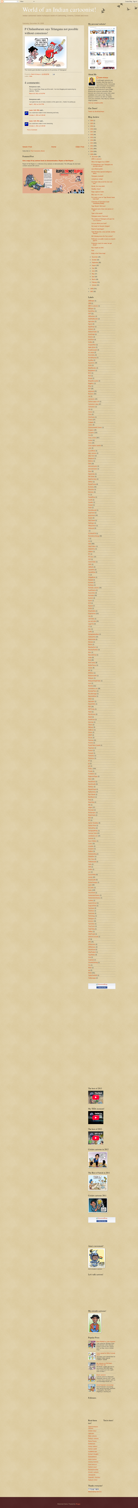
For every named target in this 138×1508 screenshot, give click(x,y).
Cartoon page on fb (93, 401)
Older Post (80, 147)
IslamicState (92, 562)
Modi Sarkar (91, 662)
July (93, 268)
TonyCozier (91, 926)
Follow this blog (102, 987)
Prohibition (91, 774)
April (93, 276)
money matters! (92, 1446)
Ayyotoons (91, 363)
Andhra (90, 342)
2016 (92, 134)
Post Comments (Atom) (38, 151)
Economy (91, 487)
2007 (92, 291)
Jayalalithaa (91, 572)
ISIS (89, 559)
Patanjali (90, 753)
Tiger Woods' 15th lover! (98, 206)
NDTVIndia (91, 709)
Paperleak (91, 748)
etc (89, 494)
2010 (92, 151)
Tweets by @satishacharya (96, 111)
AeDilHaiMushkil (93, 319)
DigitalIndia (91, 474)
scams (90, 843)
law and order (92, 621)
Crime (90, 443)
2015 (92, 137)
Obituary (90, 727)
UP (89, 939)
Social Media (92, 874)
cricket (90, 440)
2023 (92, 123)
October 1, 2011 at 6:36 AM (37, 115)
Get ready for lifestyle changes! (100, 226)
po (89, 763)
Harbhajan (91, 523)
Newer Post (27, 147)
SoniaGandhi (92, 880)
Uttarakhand (91, 949)
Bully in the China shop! (98, 253)
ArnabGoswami (92, 350)
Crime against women (94, 445)
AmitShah (91, 339)
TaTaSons (91, 911)
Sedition (90, 851)
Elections (91, 492)
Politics (90, 768)
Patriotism (91, 758)
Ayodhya (90, 360)
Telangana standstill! (97, 176)
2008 (92, 288)
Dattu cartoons (92, 1436)
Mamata (90, 642)
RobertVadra (91, 815)
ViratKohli (91, 960)
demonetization (92, 469)
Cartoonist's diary (93, 404)
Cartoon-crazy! (92, 1467)
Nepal (90, 712)
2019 (92, 126)
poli (89, 766)
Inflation (90, 551)
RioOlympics (92, 812)
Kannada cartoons (93, 587)
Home (53, 147)
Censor (90, 412)
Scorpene (91, 849)
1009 (89, 303)
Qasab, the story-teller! (98, 186)
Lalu (89, 616)
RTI (89, 820)
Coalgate (90, 422)
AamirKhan (91, 311)
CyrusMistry (91, 450)
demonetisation (92, 466)
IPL (89, 554)
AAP (89, 313)
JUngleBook (91, 577)
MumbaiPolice (92, 691)
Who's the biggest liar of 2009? (100, 162)
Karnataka (91, 595)
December (95, 156)
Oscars (90, 737)
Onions (90, 732)
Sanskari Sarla (92, 833)
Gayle (90, 507)
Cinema (90, 419)
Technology (91, 916)
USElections (91, 947)
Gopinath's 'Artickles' (94, 1477)
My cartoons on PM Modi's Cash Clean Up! (104, 1364)
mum (89, 683)
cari (89, 396)
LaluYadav (91, 618)
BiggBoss (91, 383)
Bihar (89, 386)
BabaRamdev (92, 368)
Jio (89, 575)
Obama (90, 724)
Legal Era (91, 624)
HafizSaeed (91, 520)
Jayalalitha (91, 569)
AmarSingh (91, 334)
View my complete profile (95, 103)
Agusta (90, 324)
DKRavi (90, 481)
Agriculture (91, 321)
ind (89, 541)
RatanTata (91, 802)
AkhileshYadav (92, 331)
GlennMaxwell (92, 510)
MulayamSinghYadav (94, 681)
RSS (89, 818)
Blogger (78, 1504)
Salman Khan (92, 825)
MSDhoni (91, 673)
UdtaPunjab (91, 934)
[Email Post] (53, 74)
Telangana (91, 918)
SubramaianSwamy (94, 895)
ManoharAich (92, 647)
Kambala (90, 582)
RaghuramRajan (92, 776)
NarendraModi (92, 696)
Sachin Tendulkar (93, 823)
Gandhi (90, 500)
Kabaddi (90, 580)
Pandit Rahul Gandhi (94, 745)
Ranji (89, 799)
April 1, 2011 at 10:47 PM (36, 104)
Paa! (92, 250)
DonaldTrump (92, 484)
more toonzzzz (92, 1464)
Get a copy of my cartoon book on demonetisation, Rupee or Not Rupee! (48, 160)
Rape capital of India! (97, 192)
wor (89, 970)
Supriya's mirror (92, 1480)
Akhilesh (90, 329)
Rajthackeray (92, 792)
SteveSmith (91, 892)
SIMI (89, 867)
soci (89, 872)
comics (90, 425)
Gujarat (90, 518)
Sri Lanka (91, 887)
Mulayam (91, 678)
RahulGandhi (92, 784)
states (90, 890)
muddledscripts (92, 1451)
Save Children (92, 841)
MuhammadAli (92, 675)
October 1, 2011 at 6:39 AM (37, 126)
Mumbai (90, 686)
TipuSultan (91, 924)
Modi (89, 660)
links (89, 629)
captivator (91, 1433)
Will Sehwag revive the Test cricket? (102, 236)
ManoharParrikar (93, 649)
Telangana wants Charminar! (99, 216)
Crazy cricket (92, 437)
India (30, 76)
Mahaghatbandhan (93, 634)
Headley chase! (96, 189)
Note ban (90, 722)
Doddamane (91, 1443)
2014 (92, 140)
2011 (92, 148)
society (90, 877)
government (91, 515)
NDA (89, 706)
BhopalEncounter (93, 381)
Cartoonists (91, 406)
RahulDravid (91, 781)
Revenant (91, 810)
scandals (90, 846)
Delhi (89, 463)
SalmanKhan (92, 828)
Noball (90, 717)
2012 (92, 146)
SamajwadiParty (93, 830)
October (94, 260)
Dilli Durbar (91, 476)
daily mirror (91, 456)
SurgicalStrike (92, 905)
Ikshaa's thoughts (93, 1454)
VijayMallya (91, 955)
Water (90, 967)
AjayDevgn (91, 326)
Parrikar (90, 750)
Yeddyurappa (92, 978)
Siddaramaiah (92, 861)
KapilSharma (92, 590)
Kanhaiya (91, 585)
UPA (89, 942)
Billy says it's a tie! (97, 194)
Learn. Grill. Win (34, 110)
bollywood (91, 391)
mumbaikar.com (92, 688)
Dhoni (90, 471)
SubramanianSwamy (94, 898)
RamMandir (91, 797)
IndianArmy (91, 549)
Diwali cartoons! (101, 1375)
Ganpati (90, 505)
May (93, 274)
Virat (89, 957)
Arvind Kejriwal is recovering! (104, 1385)
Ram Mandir (91, 794)
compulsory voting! (97, 179)
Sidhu (90, 864)
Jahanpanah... (92, 1475)
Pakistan (90, 740)
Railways (90, 786)
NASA (90, 699)
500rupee (91, 308)
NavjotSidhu (91, 704)
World (90, 973)
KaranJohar (91, 593)
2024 (92, 120)
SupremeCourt (92, 903)
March (94, 279)
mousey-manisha (93, 1462)
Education (91, 489)
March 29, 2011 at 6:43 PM (37, 93)
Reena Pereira (92, 1441)
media (90, 657)
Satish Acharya (103, 77)
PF (89, 761)
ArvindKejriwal (92, 357)
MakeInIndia (91, 639)
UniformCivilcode (93, 936)
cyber (89, 448)
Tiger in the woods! (97, 213)
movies (90, 668)
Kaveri (90, 600)
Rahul (90, 779)
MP (89, 670)
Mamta (90, 644)
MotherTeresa (92, 665)
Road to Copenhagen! (97, 229)
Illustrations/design (93, 536)
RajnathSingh (92, 789)
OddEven (91, 730)
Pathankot (91, 755)
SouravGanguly (92, 882)
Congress (91, 430)
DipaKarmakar (92, 479)
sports (90, 885)
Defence (90, 461)
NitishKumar (91, 714)
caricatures (91, 399)
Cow (89, 435)
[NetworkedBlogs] (101, 984)
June (93, 271)
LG (89, 626)
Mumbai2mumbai (93, 1469)
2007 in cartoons (93, 306)
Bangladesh (91, 370)
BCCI (89, 373)
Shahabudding (92, 854)
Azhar (90, 365)
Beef (89, 375)
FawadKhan (91, 497)
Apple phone (91, 347)
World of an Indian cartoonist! (59, 9)
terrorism (90, 921)
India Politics (92, 546)
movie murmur (92, 1459)
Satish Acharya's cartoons (93, 1427)
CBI (89, 409)
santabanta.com (93, 836)
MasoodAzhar (92, 655)
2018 (92, 129)
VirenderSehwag (93, 962)
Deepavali (91, 458)
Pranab (90, 771)
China (90, 414)
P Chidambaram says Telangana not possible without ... (102, 165)
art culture (91, 352)
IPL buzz (90, 556)
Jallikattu (90, 567)
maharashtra (91, 637)
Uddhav (90, 931)
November (95, 257)
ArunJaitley (91, 355)
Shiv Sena (91, 859)
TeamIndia (91, 913)
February (94, 282)
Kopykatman (92, 613)
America (90, 337)
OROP (90, 735)
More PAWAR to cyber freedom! (105, 1341)
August (94, 265)
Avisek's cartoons (93, 1472)
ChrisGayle (91, 417)
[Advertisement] (53, 140)
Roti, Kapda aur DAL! (97, 247)
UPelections (91, 944)
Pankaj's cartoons (93, 1438)
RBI (89, 805)
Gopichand (91, 512)
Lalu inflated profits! (97, 169)
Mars (89, 652)
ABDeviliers (91, 316)
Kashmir (90, 598)
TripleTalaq (91, 929)
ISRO (89, 564)
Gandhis (90, 502)
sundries (90, 900)
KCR (89, 603)
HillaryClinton (92, 525)
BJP (89, 388)
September (95, 262)
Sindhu (90, 869)
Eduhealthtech (92, 1456)
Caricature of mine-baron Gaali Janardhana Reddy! (100, 202)
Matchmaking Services (95, 1491)
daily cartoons (92, 453)
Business (91, 394)
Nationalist (91, 701)
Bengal (90, 378)
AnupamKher (92, 344)
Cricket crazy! (92, 1431)
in (88, 538)
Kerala (90, 608)
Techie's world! (92, 1449)
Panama (90, 743)
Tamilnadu (91, 908)
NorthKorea (91, 719)
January (94, 285)
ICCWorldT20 (92, 533)
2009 (92, 154)
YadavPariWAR (92, 975)
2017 (92, 132)
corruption (91, 432)
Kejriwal (90, 606)
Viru (89, 965)
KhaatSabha (91, 611)
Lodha (90, 631)
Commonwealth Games (95, 427)
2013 (92, 143)
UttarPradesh (92, 952)
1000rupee (91, 300)
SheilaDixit (91, 856)
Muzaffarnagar (92, 693)
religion (90, 807)
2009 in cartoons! (96, 159)
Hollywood (91, 528)
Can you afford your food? (99, 223)
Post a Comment (32, 130)
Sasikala (90, 838)
